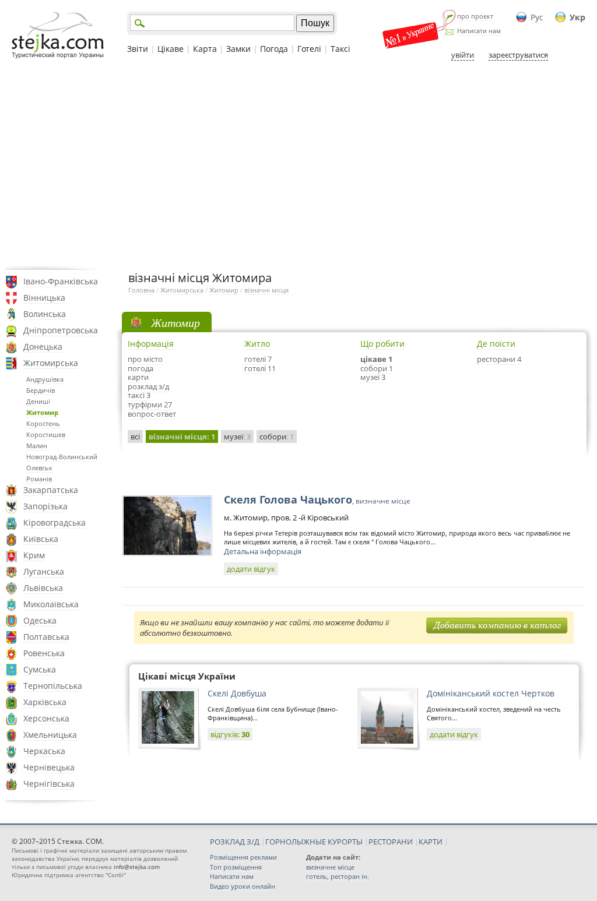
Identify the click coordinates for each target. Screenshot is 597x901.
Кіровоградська (54, 522)
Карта (205, 48)
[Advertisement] (298, 165)
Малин (36, 445)
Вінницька (44, 297)
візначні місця (266, 290)
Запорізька (45, 506)
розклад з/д (148, 386)
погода (140, 368)
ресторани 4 (499, 359)
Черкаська (44, 750)
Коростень (43, 423)
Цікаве (170, 48)
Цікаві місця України (187, 676)
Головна (141, 290)
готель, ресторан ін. (337, 876)
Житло (257, 343)
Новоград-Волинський (61, 456)
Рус (537, 17)
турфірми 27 (150, 404)
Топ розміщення (236, 867)
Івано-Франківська (60, 281)
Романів (39, 478)
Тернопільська (52, 685)
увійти (462, 55)
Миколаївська (51, 604)
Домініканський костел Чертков (490, 693)
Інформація (151, 343)
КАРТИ (431, 841)
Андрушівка (45, 379)
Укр (577, 17)
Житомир (42, 412)
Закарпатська (50, 489)
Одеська (40, 620)
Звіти (137, 48)
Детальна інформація (262, 551)
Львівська (43, 587)
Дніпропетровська (60, 330)
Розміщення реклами (243, 857)
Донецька (42, 346)
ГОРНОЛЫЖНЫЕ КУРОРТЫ (314, 841)
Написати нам (479, 30)
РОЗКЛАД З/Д (234, 841)
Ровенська (44, 653)
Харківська (44, 702)
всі (135, 436)
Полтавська (46, 636)
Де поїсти (496, 343)
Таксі (340, 48)
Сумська (39, 669)
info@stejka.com (137, 867)
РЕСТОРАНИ (390, 841)
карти (138, 377)
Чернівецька (49, 767)
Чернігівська (49, 783)
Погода (274, 48)
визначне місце (330, 867)
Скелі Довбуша (237, 693)
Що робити (382, 343)
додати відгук (251, 569)
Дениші (38, 401)
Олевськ (39, 467)
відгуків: (230, 734)
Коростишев (45, 434)
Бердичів (40, 390)
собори (276, 436)
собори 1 (376, 368)
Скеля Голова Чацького (317, 499)
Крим (34, 555)
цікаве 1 (376, 359)
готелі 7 (258, 359)
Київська (40, 538)
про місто (145, 359)
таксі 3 (139, 395)
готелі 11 (260, 368)
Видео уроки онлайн (242, 886)
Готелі (309, 48)
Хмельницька (50, 734)
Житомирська (50, 362)
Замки (238, 48)
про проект (475, 16)
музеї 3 (372, 377)
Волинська (44, 313)
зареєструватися (518, 55)
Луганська (43, 571)
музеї (237, 436)
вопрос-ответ (152, 414)
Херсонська (46, 718)
